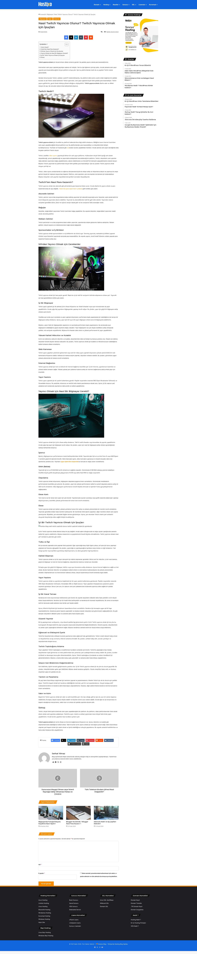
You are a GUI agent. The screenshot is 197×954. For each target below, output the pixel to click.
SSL (133, 4)
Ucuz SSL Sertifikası (106, 900)
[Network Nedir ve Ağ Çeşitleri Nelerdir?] (106, 813)
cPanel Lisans (73, 920)
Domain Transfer (136, 903)
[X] (71, 37)
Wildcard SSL (104, 903)
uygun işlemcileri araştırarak (69, 461)
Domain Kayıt (135, 900)
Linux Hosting (42, 906)
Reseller (116, 4)
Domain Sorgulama (137, 909)
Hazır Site (41, 922)
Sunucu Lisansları (75, 926)
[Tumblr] (81, 37)
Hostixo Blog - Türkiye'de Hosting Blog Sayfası (113, 944)
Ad (39, 864)
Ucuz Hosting (42, 900)
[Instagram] (60, 762)
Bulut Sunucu (73, 900)
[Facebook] (66, 37)
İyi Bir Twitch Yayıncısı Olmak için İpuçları (53, 55)
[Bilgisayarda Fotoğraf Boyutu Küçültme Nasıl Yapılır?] (50, 813)
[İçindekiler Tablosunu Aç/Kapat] (65, 44)
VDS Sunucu (73, 906)
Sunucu (125, 4)
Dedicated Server (75, 909)
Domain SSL (104, 906)
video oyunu (53, 155)
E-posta (41, 873)
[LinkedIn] (76, 37)
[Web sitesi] (53, 762)
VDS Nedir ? (135, 926)
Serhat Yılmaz (58, 753)
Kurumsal (152, 4)
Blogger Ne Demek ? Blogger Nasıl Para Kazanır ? (77, 823)
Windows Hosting (44, 919)
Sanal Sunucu (73, 903)
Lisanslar (142, 4)
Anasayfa (43, 14)
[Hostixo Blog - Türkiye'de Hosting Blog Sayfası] (45, 4)
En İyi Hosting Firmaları (138, 923)
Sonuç (43, 57)
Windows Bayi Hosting (45, 935)
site (68, 148)
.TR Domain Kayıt (136, 906)
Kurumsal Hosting (44, 916)
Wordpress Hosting (44, 913)
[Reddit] (91, 37)
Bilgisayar (50, 14)
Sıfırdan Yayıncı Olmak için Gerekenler (52, 51)
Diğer (50, 19)
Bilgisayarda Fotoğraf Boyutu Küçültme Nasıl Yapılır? (49, 823)
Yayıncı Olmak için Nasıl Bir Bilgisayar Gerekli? (54, 53)
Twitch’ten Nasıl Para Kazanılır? (50, 49)
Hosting (106, 4)
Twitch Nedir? (45, 47)
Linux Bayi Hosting (44, 932)
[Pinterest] (86, 37)
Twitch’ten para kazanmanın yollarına (70, 188)
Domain (96, 4)
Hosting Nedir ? (136, 920)
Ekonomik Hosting (44, 909)
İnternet (56, 19)
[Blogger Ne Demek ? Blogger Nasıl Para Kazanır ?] (78, 813)
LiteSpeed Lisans (75, 923)
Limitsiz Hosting (43, 903)
